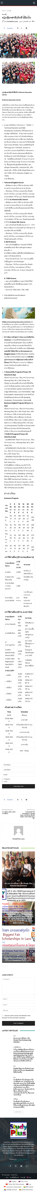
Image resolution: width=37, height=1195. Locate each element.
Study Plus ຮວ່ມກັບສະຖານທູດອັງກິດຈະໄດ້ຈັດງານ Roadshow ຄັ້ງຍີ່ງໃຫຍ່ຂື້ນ (18, 959)
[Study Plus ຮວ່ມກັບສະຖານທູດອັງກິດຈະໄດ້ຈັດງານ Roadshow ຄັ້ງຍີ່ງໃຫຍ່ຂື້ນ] (18, 944)
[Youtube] (21, 1166)
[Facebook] (10, 1166)
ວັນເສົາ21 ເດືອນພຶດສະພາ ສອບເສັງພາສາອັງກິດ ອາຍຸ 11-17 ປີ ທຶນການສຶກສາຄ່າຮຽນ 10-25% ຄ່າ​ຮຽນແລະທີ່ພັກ (24, 1104)
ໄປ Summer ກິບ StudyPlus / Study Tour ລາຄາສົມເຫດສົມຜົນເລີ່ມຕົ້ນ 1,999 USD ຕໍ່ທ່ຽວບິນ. (27, 815)
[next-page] (6, 966)
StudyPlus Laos (12, 21)
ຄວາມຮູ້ (9, 10)
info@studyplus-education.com (21, 1160)
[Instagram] (16, 1166)
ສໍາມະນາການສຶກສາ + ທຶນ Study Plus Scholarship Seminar (18, 884)
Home (4, 10)
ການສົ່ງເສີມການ (18, 909)
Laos (5, 781)
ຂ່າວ (18, 880)
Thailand (7, 779)
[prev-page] (3, 966)
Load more (18, 1112)
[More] (26, 28)
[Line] (27, 1166)
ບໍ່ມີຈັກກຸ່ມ (15, 1099)
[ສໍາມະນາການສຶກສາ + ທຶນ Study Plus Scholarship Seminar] (18, 869)
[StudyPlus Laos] (3, 21)
